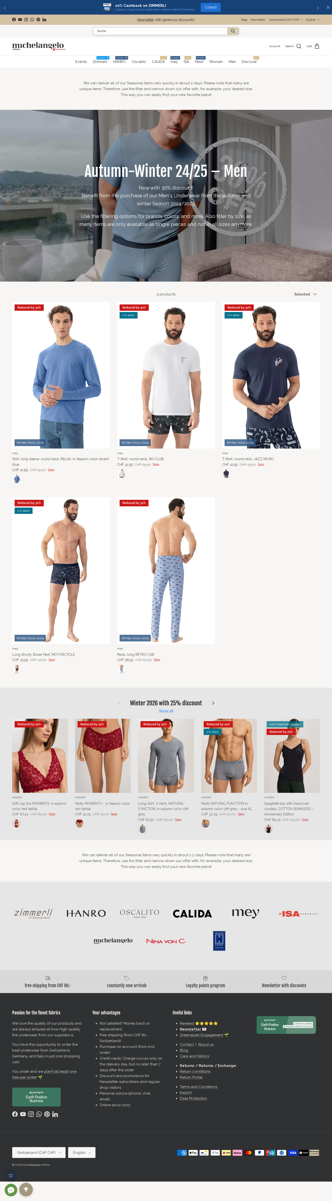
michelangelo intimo (36, 1164)
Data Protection (193, 1098)
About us (206, 1044)
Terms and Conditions (198, 1087)
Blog (244, 19)
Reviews (187, 1023)
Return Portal (191, 1077)
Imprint (186, 1092)
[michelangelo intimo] (39, 46)
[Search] (233, 31)
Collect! (211, 7)
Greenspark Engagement (201, 1035)
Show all (166, 711)
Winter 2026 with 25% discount (166, 703)
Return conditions (195, 1071)
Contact (187, 1044)
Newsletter (145, 20)
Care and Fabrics (194, 1056)
